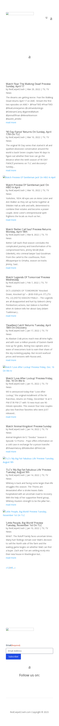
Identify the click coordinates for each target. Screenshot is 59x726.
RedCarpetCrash (17, 89)
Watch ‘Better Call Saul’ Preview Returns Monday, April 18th (28, 230)
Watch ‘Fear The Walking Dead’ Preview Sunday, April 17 (28, 85)
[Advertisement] (29, 598)
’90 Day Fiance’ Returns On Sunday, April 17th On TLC (28, 133)
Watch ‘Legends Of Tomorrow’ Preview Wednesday (28, 278)
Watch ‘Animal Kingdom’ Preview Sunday (28, 426)
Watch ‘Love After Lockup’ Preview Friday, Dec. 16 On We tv (29, 379)
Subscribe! (13, 656)
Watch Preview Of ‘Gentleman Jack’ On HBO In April (27, 186)
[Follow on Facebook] (8, 26)
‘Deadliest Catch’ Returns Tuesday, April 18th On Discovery (28, 326)
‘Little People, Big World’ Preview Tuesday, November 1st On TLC (24, 524)
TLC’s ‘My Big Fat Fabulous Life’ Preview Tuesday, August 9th (28, 471)
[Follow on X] (14, 26)
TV (44, 89)
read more (11, 122)
